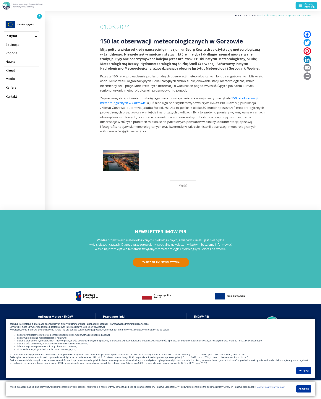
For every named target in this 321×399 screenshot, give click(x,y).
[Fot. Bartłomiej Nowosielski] (121, 159)
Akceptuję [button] (304, 370)
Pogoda (11, 53)
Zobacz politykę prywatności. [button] (271, 387)
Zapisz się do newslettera (161, 262)
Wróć (183, 185)
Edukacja (12, 45)
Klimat (10, 70)
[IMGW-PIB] (30, 5)
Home (238, 15)
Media (10, 79)
